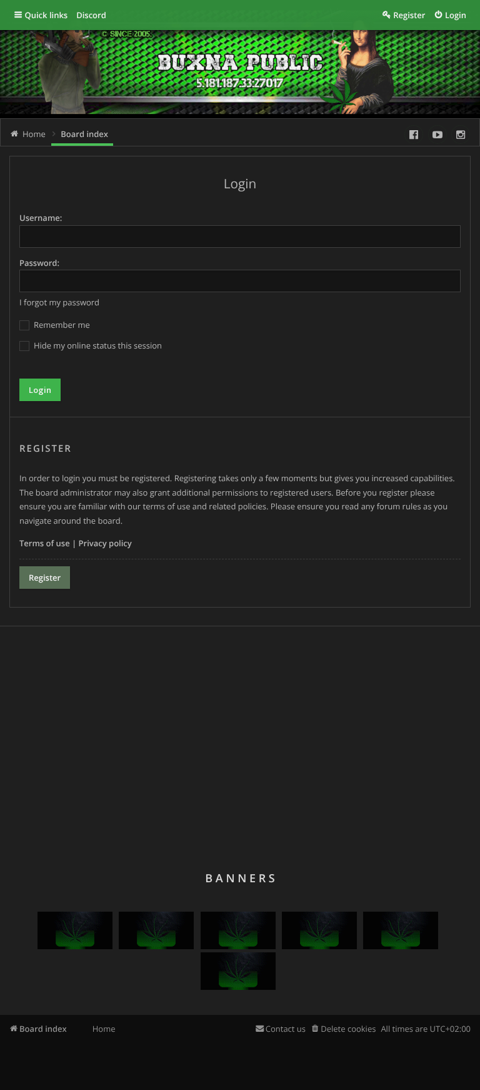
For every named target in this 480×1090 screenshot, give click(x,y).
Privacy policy (105, 543)
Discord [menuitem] (91, 15)
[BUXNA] (75, 946)
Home (104, 1028)
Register (45, 577)
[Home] (124, 70)
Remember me (61, 324)
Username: (40, 217)
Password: (39, 262)
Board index (43, 1028)
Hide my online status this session (97, 345)
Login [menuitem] (455, 15)
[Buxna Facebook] (413, 134)
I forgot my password (59, 302)
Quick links (46, 15)
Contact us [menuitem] (286, 1028)
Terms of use (44, 543)
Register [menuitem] (409, 15)
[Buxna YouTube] (437, 134)
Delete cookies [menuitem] (348, 1028)
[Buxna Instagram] (460, 134)
